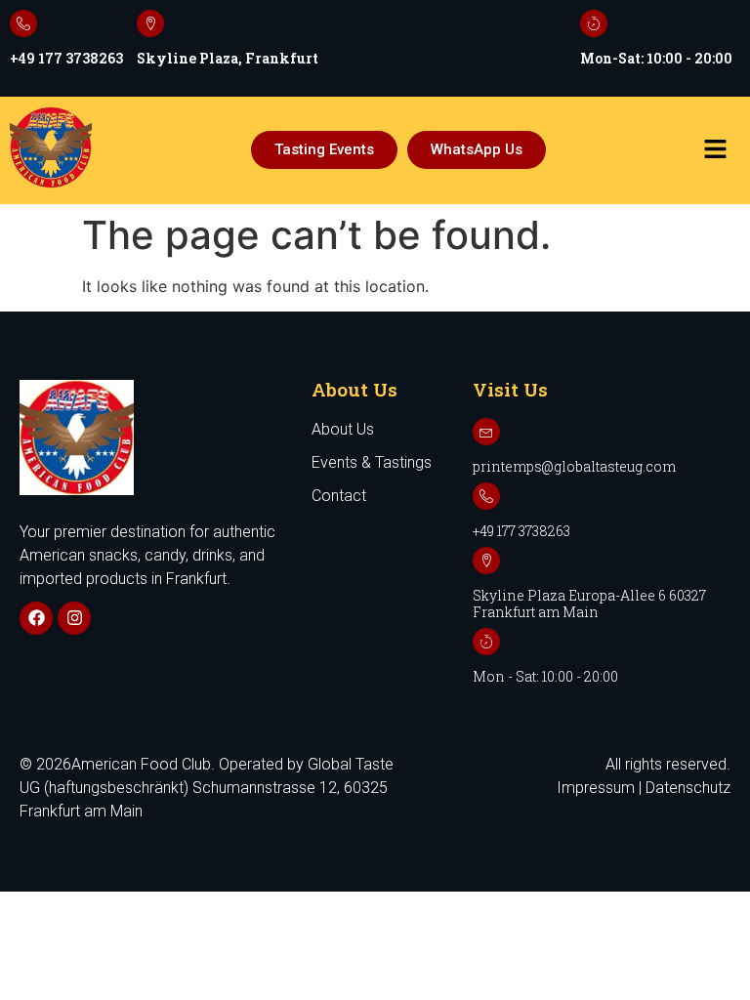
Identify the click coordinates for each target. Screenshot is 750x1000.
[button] (714, 150)
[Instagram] (74, 618)
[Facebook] (36, 618)
